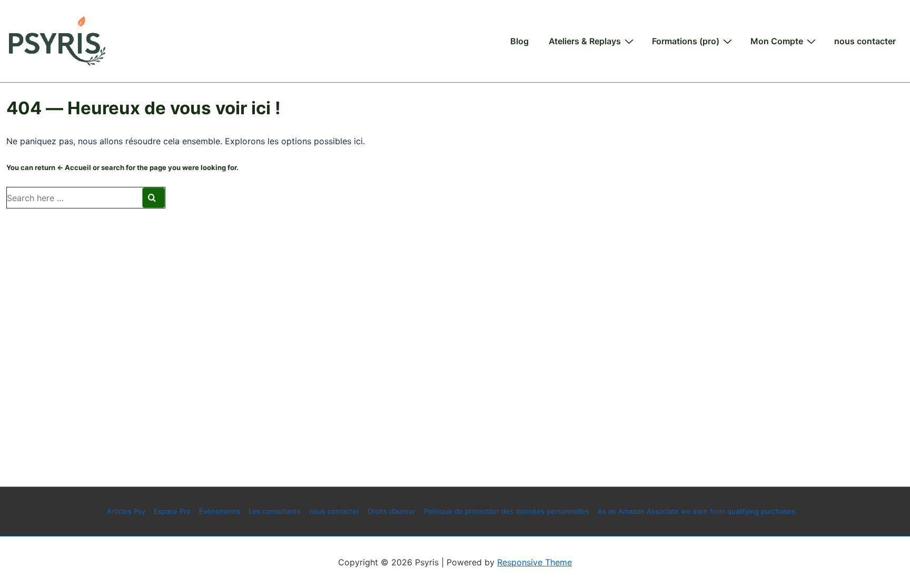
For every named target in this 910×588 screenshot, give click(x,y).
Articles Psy (126, 511)
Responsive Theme (534, 562)
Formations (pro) (685, 41)
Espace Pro (172, 511)
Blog (519, 41)
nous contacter (865, 41)
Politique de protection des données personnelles (506, 511)
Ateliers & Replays (585, 41)
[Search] (153, 197)
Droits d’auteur (392, 511)
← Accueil (74, 167)
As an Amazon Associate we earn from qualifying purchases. (697, 511)
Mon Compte (776, 41)
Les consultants (275, 511)
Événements (219, 511)
